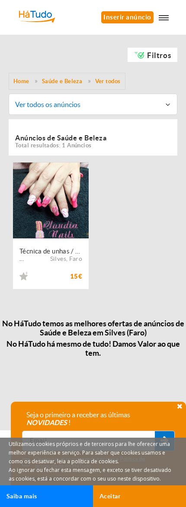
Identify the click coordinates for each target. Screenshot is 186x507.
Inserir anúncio (127, 17)
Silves (58, 258)
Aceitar (110, 496)
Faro (75, 258)
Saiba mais (21, 496)
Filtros (159, 55)
